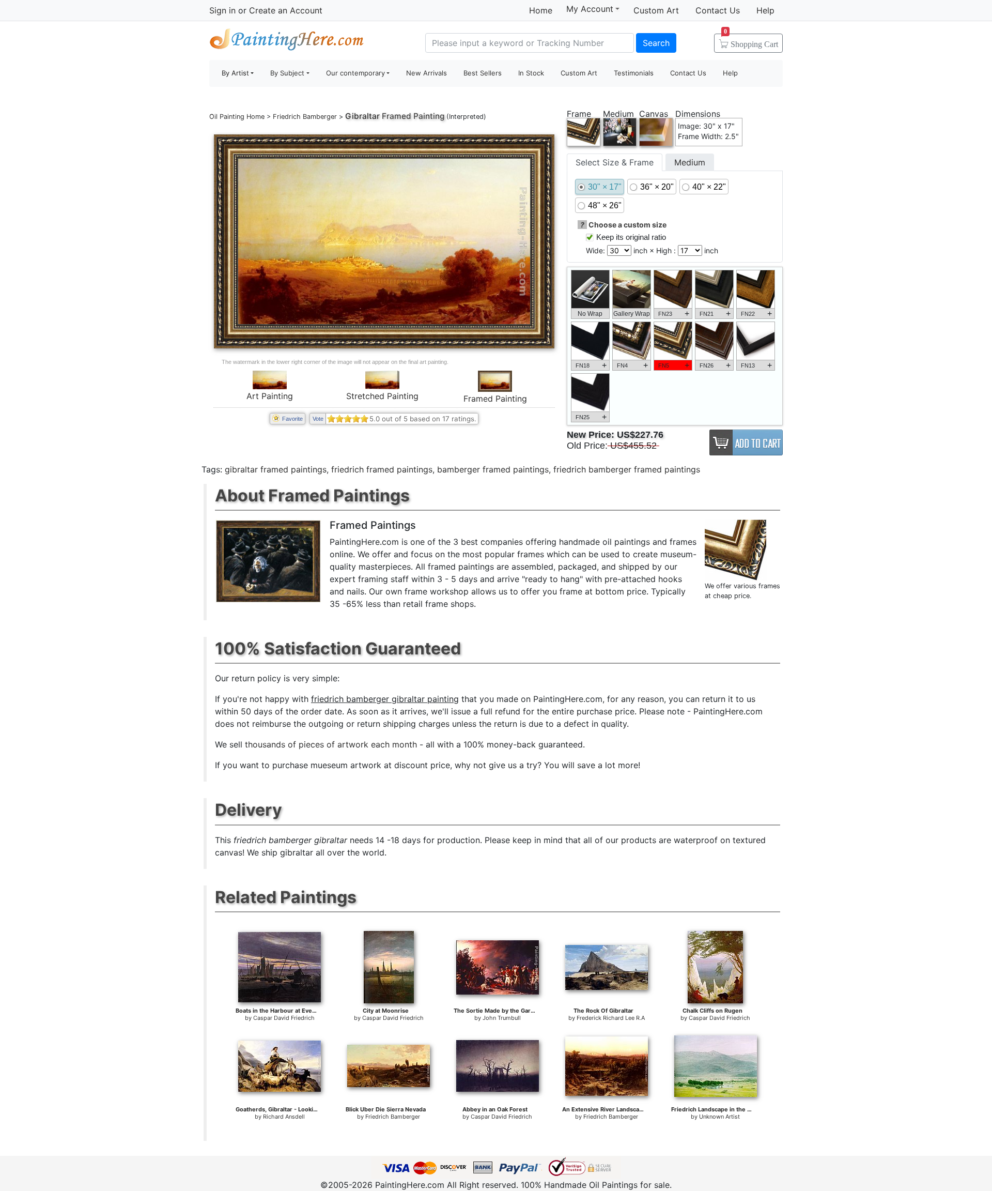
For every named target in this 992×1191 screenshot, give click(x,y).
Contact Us (717, 10)
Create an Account (285, 10)
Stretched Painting (382, 396)
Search (656, 43)
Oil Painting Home (237, 116)
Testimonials (634, 73)
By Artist (235, 73)
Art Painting (269, 396)
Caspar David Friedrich (284, 1017)
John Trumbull (502, 1017)
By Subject (287, 73)
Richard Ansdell (284, 1116)
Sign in (222, 10)
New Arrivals (426, 73)
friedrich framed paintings (381, 469)
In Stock (531, 73)
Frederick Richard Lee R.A (611, 1017)
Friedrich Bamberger (305, 116)
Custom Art (656, 10)
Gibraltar (362, 116)
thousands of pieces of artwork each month (331, 744)
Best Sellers (482, 73)
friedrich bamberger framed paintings (626, 469)
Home (540, 10)
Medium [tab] (689, 162)
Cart (751, 41)
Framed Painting (495, 398)
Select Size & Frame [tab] (615, 162)
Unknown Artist (719, 1116)
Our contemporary (355, 73)
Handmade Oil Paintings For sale (286, 41)
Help (765, 10)
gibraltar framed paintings (276, 469)
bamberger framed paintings (493, 469)
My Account (589, 8)
